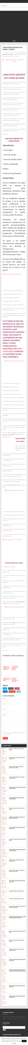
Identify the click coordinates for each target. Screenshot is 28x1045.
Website (4, 709)
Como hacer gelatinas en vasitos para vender (17, 808)
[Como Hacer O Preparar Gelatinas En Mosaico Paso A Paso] (5, 874)
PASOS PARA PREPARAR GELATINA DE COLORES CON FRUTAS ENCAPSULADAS (17, 970)
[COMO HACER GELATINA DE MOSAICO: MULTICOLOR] (5, 1000)
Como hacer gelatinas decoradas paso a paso (17, 931)
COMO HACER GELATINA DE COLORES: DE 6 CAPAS (17, 881)
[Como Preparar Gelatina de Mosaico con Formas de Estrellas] (5, 910)
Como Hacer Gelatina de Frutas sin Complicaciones (16, 949)
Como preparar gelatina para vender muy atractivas (17, 777)
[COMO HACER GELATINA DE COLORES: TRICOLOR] (5, 989)
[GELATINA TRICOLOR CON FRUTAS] (5, 893)
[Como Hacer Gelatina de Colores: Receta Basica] (5, 843)
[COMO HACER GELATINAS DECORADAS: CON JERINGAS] (5, 791)
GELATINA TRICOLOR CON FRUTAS (16, 891)
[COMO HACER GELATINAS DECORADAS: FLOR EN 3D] (5, 963)
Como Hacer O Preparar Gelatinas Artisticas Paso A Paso (16, 767)
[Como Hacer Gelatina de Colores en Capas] (5, 751)
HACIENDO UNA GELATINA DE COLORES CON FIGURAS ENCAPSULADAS (17, 917)
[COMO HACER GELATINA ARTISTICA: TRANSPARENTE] (5, 801)
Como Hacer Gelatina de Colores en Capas (16, 749)
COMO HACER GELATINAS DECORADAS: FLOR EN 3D (17, 960)
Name (4, 698)
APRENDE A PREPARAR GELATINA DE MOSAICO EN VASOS (17, 817)
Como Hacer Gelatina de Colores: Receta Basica (17, 839)
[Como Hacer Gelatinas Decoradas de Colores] (5, 943)
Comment (4, 714)
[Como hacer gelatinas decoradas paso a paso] (5, 934)
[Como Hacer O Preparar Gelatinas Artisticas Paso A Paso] (5, 770)
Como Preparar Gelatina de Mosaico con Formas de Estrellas (17, 907)
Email (4, 703)
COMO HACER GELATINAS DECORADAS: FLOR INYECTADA (17, 850)
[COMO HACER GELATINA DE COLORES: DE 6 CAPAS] (5, 884)
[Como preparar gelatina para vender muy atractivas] (5, 780)
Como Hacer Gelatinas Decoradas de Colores (16, 940)
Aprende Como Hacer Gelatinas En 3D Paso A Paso (17, 758)
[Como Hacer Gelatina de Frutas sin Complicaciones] (5, 953)
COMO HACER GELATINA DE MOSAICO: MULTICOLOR (17, 996)
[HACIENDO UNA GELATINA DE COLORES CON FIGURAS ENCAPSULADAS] (5, 922)
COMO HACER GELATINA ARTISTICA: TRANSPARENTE (16, 798)
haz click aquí (5, 134)
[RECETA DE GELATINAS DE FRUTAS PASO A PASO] (5, 863)
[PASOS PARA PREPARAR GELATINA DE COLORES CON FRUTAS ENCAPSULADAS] (5, 976)
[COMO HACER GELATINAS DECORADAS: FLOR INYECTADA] (5, 853)
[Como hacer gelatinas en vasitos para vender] (5, 811)
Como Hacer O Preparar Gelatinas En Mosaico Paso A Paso (17, 871)
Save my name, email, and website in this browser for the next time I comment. (14, 733)
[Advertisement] (14, 25)
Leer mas (14, 1043)
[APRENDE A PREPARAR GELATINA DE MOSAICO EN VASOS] (5, 821)
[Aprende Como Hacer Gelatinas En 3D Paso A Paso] (5, 760)
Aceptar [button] (24, 1041)
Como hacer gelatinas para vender (16, 898)
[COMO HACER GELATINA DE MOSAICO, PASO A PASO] (5, 832)
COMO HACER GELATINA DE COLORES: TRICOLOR (17, 986)
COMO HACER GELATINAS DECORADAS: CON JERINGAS (17, 788)
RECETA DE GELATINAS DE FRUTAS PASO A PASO (16, 860)
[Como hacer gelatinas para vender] (5, 901)
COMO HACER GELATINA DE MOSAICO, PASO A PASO (17, 828)
